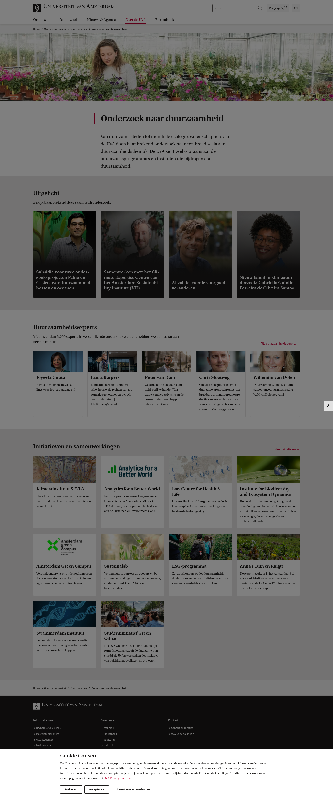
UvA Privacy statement (118, 778)
